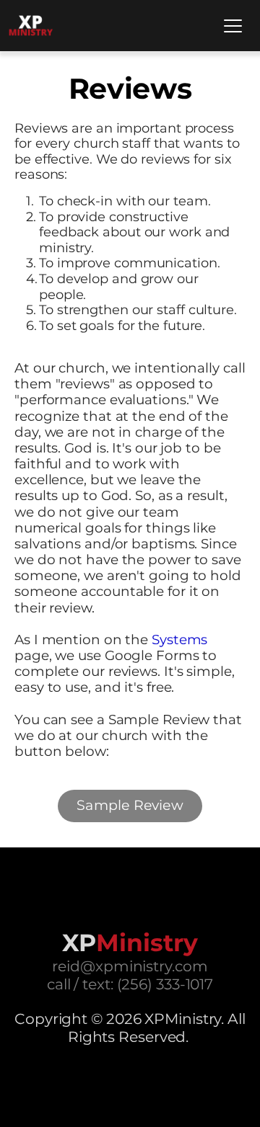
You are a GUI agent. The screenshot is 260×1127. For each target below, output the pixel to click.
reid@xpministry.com (129, 966)
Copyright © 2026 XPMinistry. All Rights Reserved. (131, 1027)
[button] (233, 26)
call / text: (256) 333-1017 (130, 984)
